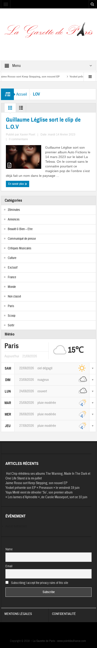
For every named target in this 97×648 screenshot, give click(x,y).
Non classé (14, 296)
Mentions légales (18, 614)
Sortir (11, 325)
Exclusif (12, 268)
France (12, 277)
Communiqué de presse (22, 239)
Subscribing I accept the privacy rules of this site (39, 583)
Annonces (14, 219)
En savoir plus (16, 184)
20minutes (14, 210)
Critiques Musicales (19, 248)
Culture (12, 258)
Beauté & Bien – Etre (20, 229)
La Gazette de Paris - (43, 641)
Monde (12, 287)
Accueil (21, 94)
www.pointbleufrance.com (71, 641)
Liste (21, 109)
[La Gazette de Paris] (48, 32)
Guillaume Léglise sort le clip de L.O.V (43, 123)
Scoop (11, 316)
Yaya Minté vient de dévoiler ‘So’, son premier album (39, 492)
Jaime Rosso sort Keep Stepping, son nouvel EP (36, 483)
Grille (10, 109)
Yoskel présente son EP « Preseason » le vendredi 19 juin (42, 488)
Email (8, 566)
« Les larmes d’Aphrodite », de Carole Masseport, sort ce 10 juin (46, 497)
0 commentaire (18, 139)
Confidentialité (64, 614)
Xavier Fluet (27, 134)
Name (8, 549)
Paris (11, 306)
